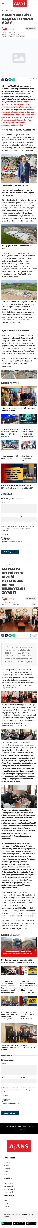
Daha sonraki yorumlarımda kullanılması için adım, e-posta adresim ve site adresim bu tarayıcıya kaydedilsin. (18, 528)
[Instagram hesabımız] (21, 1129)
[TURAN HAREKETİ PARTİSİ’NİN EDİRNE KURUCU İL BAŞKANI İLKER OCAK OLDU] (28, 420)
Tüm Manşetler (20, 36)
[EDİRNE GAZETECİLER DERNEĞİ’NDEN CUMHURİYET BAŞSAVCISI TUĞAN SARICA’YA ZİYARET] (19, 1033)
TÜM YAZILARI (30, 29)
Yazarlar (6, 1200)
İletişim (6, 1206)
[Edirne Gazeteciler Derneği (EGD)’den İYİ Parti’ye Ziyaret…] (19, 396)
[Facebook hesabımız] (14, 1129)
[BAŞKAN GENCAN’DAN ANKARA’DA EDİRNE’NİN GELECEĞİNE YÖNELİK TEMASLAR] (10, 420)
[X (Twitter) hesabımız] (18, 1129)
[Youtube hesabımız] (24, 1129)
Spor (5, 1175)
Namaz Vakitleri (9, 1186)
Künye (6, 1203)
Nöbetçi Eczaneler (10, 1189)
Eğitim (6, 1172)
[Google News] (33, 81)
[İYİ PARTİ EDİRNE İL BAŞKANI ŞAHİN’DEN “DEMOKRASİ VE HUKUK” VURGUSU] (28, 1003)
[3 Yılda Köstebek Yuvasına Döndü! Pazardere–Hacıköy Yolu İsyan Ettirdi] (19, 947)
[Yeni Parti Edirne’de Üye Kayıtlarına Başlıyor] (28, 447)
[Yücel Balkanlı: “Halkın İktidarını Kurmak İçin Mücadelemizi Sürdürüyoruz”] (10, 1003)
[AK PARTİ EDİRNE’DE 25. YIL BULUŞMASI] (10, 447)
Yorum (4, 502)
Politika (11, 36)
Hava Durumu (8, 1183)
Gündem (7, 1163)
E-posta (23, 516)
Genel (5, 36)
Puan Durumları (9, 1192)
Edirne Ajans (12, 29)
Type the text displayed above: (12, 542)
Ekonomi (7, 1169)
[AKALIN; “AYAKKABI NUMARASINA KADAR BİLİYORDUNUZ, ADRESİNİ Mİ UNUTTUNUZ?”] (19, 473)
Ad (2, 516)
